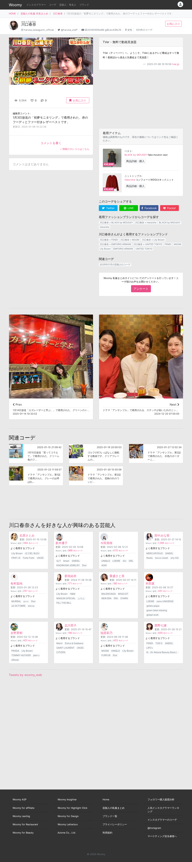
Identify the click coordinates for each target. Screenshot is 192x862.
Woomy (15, 5)
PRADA (15, 650)
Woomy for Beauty (23, 832)
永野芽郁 (16, 633)
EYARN (124, 598)
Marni (59, 643)
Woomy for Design (68, 816)
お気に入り (173, 23)
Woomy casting (21, 816)
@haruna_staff (69, 29)
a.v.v (25, 601)
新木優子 (62, 543)
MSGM (177, 244)
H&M (72, 593)
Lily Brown (105, 248)
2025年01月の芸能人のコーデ (115, 264)
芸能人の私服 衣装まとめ (34, 13)
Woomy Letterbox (68, 824)
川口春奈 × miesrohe (145, 222)
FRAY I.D (15, 557)
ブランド (84, 4)
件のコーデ (30, 543)
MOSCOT (123, 593)
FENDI (168, 244)
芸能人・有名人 (67, 4)
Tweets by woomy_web (25, 675)
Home (106, 799)
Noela (149, 557)
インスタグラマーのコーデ (162, 819)
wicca (31, 605)
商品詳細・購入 (135, 161)
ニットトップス (133, 176)
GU (124, 560)
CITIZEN (60, 652)
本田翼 (150, 583)
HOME (12, 13)
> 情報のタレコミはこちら (74, 149)
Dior (84, 565)
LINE (130, 208)
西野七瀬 (160, 625)
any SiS (175, 557)
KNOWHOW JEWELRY (68, 565)
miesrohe (129, 179)
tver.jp (175, 64)
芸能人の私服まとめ (113, 808)
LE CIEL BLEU (32, 553)
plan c (36, 655)
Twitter (110, 208)
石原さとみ (27, 535)
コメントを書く (51, 143)
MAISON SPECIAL (65, 598)
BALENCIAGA (108, 593)
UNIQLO (105, 560)
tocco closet (161, 557)
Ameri (66, 560)
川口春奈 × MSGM (129, 239)
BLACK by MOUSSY (135, 154)
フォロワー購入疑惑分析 (161, 799)
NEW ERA (106, 598)
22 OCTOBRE (18, 605)
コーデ (52, 4)
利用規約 (107, 832)
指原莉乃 (106, 633)
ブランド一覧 (110, 816)
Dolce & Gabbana (74, 643)
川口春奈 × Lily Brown (153, 239)
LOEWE (116, 560)
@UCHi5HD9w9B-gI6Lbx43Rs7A (103, 29)
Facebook (150, 208)
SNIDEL (76, 560)
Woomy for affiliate (23, 808)
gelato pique (152, 605)
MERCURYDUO (154, 553)
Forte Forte (28, 557)
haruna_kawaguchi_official (39, 29)
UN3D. (40, 557)
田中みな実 (162, 535)
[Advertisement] (141, 99)
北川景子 (70, 625)
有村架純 (16, 583)
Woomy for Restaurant (25, 824)
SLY (58, 560)
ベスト (128, 151)
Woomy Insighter (67, 799)
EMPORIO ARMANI (123, 248)
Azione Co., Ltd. (67, 832)
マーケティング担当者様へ (162, 836)
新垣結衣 (70, 576)
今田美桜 (106, 543)
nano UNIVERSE (165, 601)
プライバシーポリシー (115, 824)
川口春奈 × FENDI (109, 239)
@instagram (154, 828)
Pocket (171, 208)
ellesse (15, 659)
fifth (116, 598)
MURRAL (16, 601)
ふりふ (81, 598)
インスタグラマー (36, 4)
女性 (129, 29)
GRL (131, 560)
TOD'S (158, 643)
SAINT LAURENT (65, 647)
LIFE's (149, 647)
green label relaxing (156, 610)
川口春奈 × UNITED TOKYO (148, 244)
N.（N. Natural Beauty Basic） (162, 652)
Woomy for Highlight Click (72, 808)
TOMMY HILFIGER (21, 655)
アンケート (141, 289)
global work (152, 614)
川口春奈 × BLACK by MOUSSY (116, 222)
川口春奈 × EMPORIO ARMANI (115, 244)
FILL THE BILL (63, 602)
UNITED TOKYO (144, 248)
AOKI (104, 565)
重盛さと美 (117, 576)
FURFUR (105, 655)
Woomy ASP (19, 799)
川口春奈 (58, 13)
